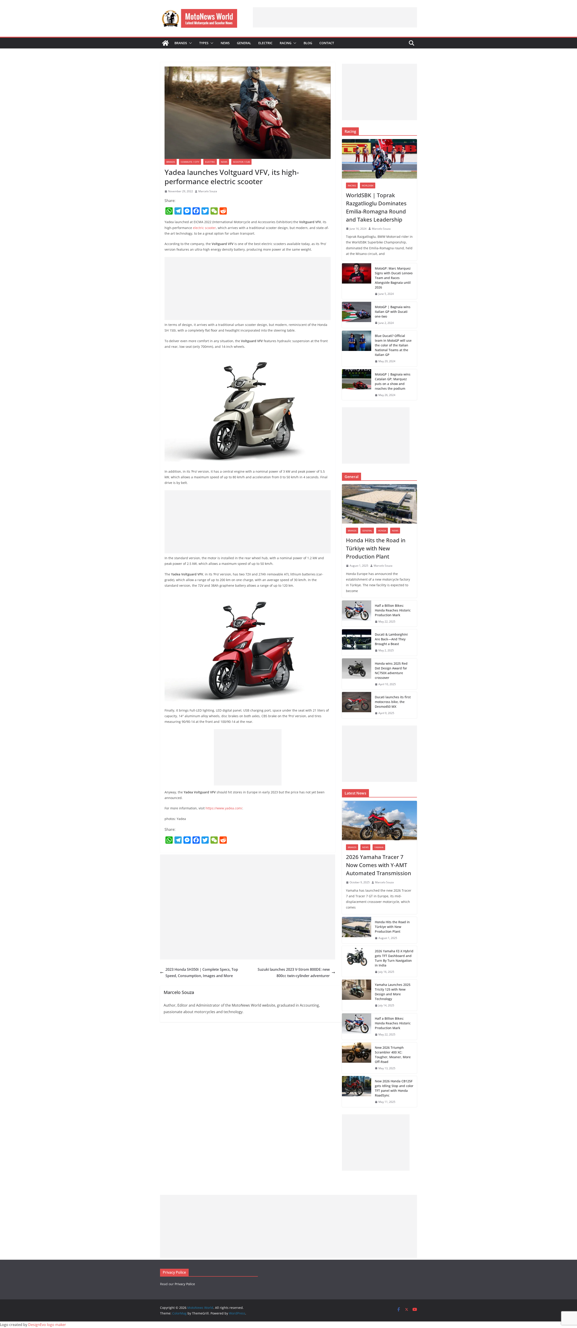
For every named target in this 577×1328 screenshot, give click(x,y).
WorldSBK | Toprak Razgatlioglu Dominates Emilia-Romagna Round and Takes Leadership (376, 207)
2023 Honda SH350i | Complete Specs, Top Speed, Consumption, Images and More (201, 972)
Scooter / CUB (241, 161)
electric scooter (204, 228)
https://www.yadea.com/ (224, 808)
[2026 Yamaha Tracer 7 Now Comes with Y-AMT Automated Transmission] (379, 820)
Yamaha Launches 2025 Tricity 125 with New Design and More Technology (392, 991)
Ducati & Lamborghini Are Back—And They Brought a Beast (391, 639)
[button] (189, 43)
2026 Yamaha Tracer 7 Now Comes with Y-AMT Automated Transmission (378, 865)
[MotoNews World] (165, 43)
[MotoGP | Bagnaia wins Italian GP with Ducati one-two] (356, 315)
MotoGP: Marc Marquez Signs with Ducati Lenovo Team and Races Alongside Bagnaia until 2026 (393, 277)
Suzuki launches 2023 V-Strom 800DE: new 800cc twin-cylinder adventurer (294, 972)
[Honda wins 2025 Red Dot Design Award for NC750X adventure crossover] (356, 673)
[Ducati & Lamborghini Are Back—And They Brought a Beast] (356, 642)
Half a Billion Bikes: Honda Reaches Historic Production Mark (393, 610)
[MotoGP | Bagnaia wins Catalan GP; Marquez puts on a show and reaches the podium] (356, 384)
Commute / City (190, 161)
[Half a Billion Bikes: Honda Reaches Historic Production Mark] (356, 613)
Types (203, 43)
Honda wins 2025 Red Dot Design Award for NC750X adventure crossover (391, 670)
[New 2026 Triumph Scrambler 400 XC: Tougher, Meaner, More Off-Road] (356, 1058)
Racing (285, 43)
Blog (308, 43)
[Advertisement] (335, 17)
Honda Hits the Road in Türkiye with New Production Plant (375, 548)
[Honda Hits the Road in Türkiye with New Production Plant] (379, 504)
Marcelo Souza (207, 191)
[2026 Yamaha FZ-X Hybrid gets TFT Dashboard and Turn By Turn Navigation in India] (356, 961)
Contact (326, 43)
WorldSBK (367, 185)
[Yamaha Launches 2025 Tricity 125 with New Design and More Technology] (356, 995)
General (244, 43)
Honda (382, 530)
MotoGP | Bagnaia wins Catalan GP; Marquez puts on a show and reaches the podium (392, 381)
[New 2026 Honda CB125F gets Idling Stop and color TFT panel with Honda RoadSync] (356, 1091)
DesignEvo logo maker (47, 1324)
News (225, 43)
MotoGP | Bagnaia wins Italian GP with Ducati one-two (392, 311)
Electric (265, 43)
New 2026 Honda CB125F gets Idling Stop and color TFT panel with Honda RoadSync (394, 1088)
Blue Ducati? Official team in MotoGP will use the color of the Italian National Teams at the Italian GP (393, 345)
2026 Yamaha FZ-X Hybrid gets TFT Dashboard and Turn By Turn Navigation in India (394, 958)
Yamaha (378, 847)
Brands (180, 43)
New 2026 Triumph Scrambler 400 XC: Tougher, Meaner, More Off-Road (393, 1054)
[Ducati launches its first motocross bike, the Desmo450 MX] (356, 705)
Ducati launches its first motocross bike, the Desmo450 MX (393, 702)
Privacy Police (185, 1284)
